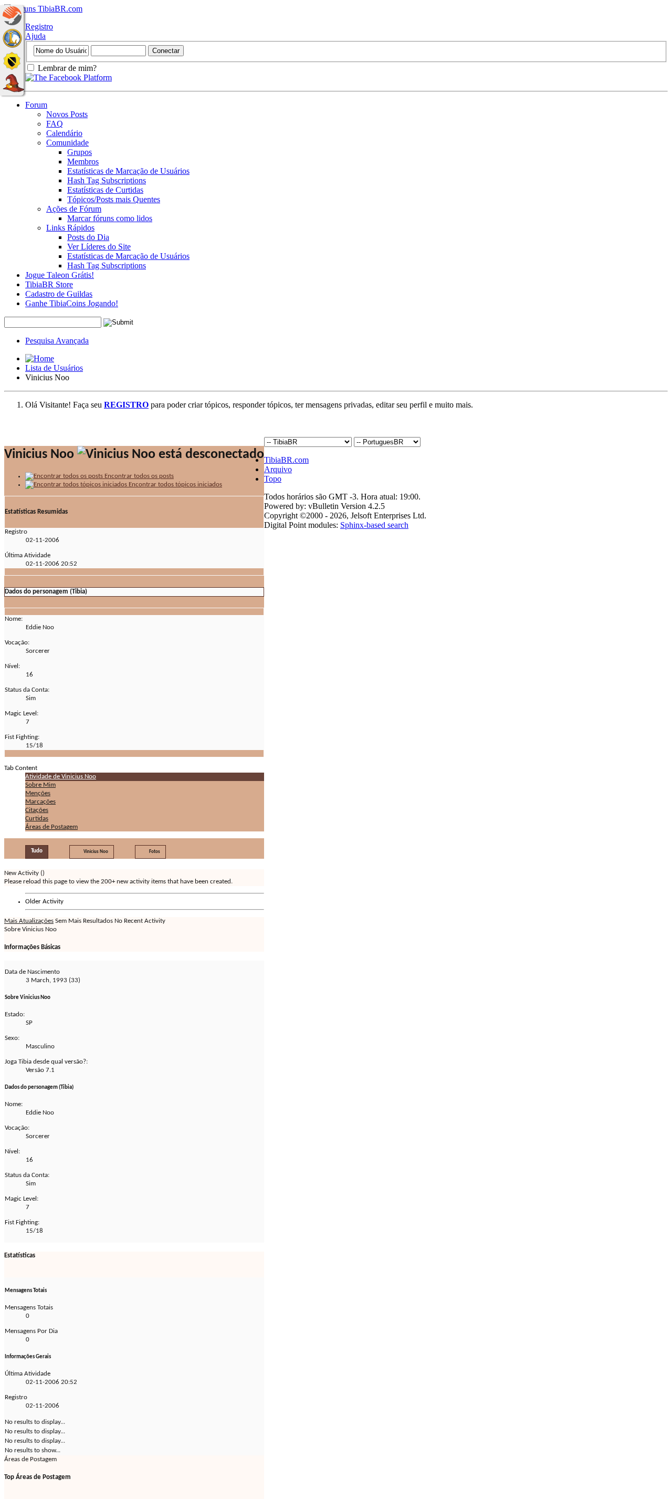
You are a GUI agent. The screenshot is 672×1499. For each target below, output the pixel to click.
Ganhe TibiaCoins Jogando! (71, 303)
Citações (36, 810)
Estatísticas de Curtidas (105, 189)
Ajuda (35, 36)
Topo (272, 478)
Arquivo (278, 469)
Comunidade (67, 142)
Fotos (154, 851)
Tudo (37, 851)
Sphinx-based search (374, 525)
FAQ (54, 123)
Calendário (64, 133)
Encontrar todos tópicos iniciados (174, 484)
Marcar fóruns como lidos (109, 218)
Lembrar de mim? (66, 68)
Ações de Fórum (73, 208)
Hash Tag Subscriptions (106, 180)
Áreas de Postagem (51, 827)
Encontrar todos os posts (138, 476)
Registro (39, 26)
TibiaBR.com (286, 459)
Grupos (79, 152)
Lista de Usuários (54, 367)
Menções (37, 793)
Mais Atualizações (29, 921)
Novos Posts (67, 114)
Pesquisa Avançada (57, 340)
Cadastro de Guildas (58, 293)
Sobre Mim (40, 785)
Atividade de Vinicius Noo (60, 776)
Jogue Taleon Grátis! (59, 274)
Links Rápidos (70, 227)
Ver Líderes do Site (99, 246)
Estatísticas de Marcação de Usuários (128, 170)
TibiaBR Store (49, 284)
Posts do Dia (88, 237)
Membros (83, 161)
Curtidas (36, 818)
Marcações (40, 801)
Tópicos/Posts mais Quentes (113, 199)
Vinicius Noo (95, 851)
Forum (36, 104)
